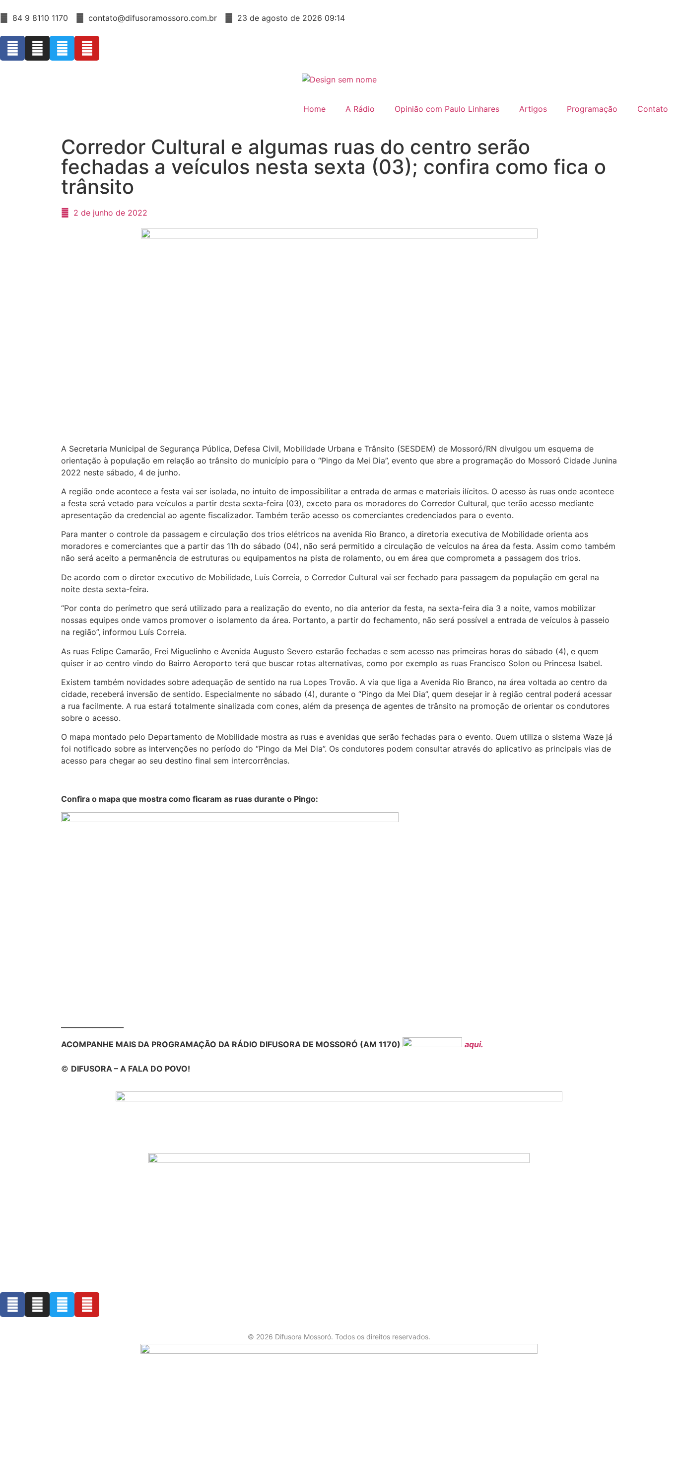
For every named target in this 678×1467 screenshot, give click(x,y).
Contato (652, 109)
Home (314, 109)
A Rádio (360, 109)
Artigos (533, 109)
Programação (592, 109)
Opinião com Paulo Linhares (447, 109)
